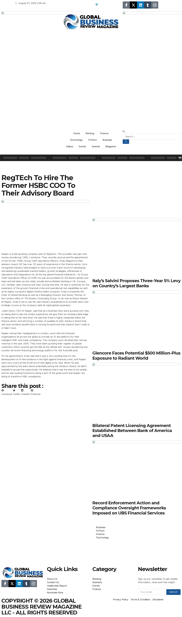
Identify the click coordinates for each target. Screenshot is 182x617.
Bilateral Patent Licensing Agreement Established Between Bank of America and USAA (132, 430)
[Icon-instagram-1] (154, 5)
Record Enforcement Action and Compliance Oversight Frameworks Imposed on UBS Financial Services (129, 507)
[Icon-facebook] (126, 5)
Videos (69, 146)
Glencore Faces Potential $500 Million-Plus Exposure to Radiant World (136, 355)
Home (76, 133)
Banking (90, 133)
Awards (96, 146)
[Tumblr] (147, 5)
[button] (124, 131)
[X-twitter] (133, 5)
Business (107, 139)
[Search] (126, 141)
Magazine (111, 146)
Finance (104, 133)
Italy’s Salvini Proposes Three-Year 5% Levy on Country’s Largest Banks (136, 283)
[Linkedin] (140, 5)
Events (82, 146)
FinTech (92, 139)
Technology (76, 139)
